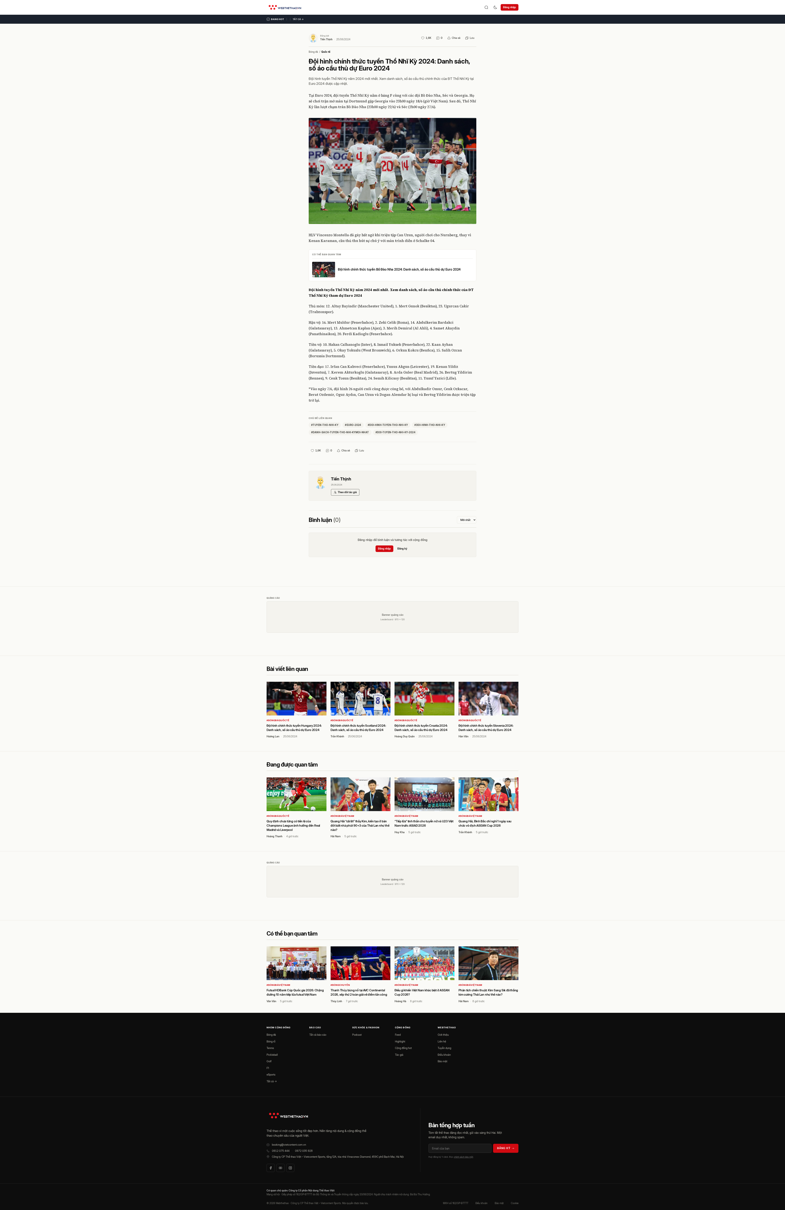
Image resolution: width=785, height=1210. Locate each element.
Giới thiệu (443, 1034)
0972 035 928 (304, 1150)
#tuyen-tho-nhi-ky (324, 424)
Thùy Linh (336, 1001)
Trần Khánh (337, 736)
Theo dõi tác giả (347, 492)
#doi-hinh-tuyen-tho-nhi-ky (388, 424)
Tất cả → (298, 19)
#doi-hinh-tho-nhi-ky (429, 424)
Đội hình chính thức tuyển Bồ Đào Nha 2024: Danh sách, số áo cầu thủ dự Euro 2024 (399, 269)
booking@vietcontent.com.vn (289, 1144)
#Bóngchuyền (340, 985)
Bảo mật (442, 1061)
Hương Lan (273, 736)
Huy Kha (400, 832)
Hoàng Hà (400, 1001)
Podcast (357, 1034)
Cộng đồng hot (403, 1048)
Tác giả (399, 1054)
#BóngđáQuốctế (278, 720)
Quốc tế (325, 51)
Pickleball (272, 1054)
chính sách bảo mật (463, 1156)
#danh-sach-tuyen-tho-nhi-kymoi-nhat (340, 432)
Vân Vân (271, 1001)
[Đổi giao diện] (495, 7)
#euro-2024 (353, 424)
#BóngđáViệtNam (342, 816)
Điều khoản (444, 1054)
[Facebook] (271, 1168)
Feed (398, 1034)
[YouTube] (280, 1168)
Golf (269, 1061)
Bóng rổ (271, 1041)
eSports (271, 1074)
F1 (268, 1068)
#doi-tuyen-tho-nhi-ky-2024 (395, 432)
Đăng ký (402, 548)
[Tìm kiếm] (486, 7)
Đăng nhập (509, 7)
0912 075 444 (280, 1150)
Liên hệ (442, 1041)
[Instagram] (290, 1168)
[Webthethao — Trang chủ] (285, 7)
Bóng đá (313, 51)
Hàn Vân (463, 736)
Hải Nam (336, 836)
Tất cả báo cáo (317, 1034)
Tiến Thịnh (326, 39)
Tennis (270, 1048)
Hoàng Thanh (274, 836)
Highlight (400, 1041)
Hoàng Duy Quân (405, 736)
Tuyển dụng (444, 1048)
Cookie (514, 1203)
